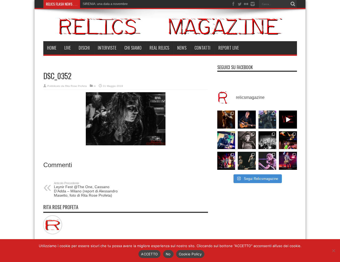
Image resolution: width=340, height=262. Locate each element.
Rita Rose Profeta (76, 85)
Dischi (84, 48)
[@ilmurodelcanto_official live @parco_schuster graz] (247, 161)
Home (51, 48)
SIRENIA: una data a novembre (105, 4)
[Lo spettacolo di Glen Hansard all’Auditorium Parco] (247, 120)
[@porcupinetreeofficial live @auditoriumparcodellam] (288, 161)
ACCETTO (149, 254)
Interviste (107, 48)
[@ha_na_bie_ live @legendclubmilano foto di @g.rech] (288, 140)
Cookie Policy (190, 254)
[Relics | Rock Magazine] (170, 26)
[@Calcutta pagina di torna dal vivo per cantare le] (226, 140)
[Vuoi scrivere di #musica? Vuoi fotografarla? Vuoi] (288, 120)
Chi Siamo (133, 48)
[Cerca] (293, 4)
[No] (333, 250)
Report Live (228, 48)
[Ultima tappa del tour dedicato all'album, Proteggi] (226, 120)
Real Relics (159, 48)
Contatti (202, 48)
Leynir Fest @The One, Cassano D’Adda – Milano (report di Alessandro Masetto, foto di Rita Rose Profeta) (86, 189)
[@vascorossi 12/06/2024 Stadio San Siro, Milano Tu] (267, 120)
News (181, 48)
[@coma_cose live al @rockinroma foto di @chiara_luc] (267, 161)
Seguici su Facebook (235, 67)
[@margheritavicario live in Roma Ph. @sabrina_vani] (247, 140)
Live (67, 48)
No (168, 254)
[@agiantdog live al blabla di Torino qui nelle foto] (267, 140)
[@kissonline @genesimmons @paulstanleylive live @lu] (226, 161)
